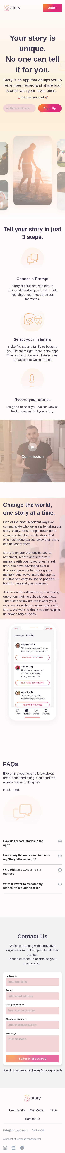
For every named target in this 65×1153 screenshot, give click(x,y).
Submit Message (33, 1058)
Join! (52, 7)
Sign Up (49, 108)
